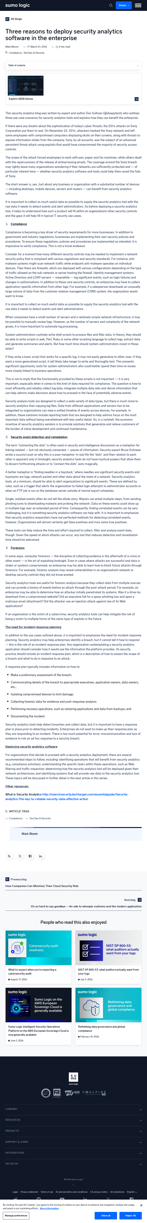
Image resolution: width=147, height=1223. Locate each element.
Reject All (130, 1215)
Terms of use (47, 1192)
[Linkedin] (40, 856)
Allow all (105, 1215)
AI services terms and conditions (72, 1192)
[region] (73, 1211)
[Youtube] (62, 1199)
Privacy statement (29, 1192)
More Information (49, 1208)
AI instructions (117, 1192)
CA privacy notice (99, 1192)
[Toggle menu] (138, 5)
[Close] (141, 1205)
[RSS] (9, 856)
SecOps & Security (34, 52)
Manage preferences (16, 1215)
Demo (122, 5)
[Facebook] (30, 856)
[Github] (15, 1199)
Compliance (15, 52)
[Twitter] (108, 1199)
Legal (15, 1192)
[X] (19, 856)
